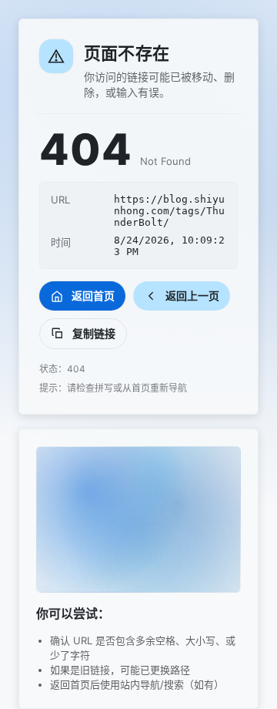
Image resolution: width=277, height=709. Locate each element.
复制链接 (93, 333)
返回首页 (93, 295)
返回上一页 (192, 295)
